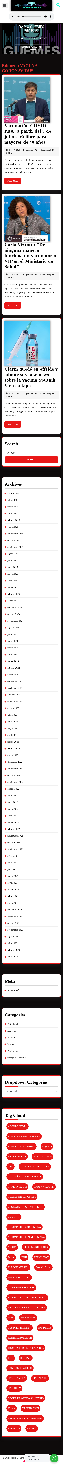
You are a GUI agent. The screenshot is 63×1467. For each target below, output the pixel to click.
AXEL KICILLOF (42, 1156)
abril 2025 (12, 580)
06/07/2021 (14, 150)
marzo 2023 (13, 742)
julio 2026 (12, 500)
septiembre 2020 (15, 930)
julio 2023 (12, 715)
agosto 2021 (13, 856)
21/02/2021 (14, 274)
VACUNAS (14, 1428)
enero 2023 (12, 755)
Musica (10, 1044)
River (10, 1358)
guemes (29, 150)
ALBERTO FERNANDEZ (21, 1146)
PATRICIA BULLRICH (20, 1338)
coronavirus (14, 1217)
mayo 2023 (12, 728)
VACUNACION (30, 1408)
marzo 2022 (13, 822)
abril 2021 (12, 883)
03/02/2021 (14, 393)
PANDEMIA (44, 1327)
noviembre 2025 (15, 533)
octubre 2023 (13, 695)
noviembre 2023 (15, 688)
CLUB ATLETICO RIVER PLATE (25, 1207)
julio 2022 (12, 795)
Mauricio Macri (28, 1317)
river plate (25, 1358)
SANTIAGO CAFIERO (20, 1368)
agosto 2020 (13, 936)
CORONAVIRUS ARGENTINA (24, 1227)
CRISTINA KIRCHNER (35, 1247)
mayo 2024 (12, 648)
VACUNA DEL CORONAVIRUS (25, 1418)
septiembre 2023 (15, 701)
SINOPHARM (40, 1378)
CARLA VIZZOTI (17, 1186)
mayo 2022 (12, 809)
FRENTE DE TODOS (19, 1277)
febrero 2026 (13, 520)
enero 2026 (12, 527)
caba (10, 1166)
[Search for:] (31, 453)
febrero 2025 (13, 594)
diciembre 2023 (14, 681)
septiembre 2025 (15, 547)
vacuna (11, 1408)
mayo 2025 (12, 574)
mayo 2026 (12, 506)
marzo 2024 (13, 661)
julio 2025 (12, 560)
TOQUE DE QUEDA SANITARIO (26, 1398)
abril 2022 (12, 815)
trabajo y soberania (16, 1057)
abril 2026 (12, 513)
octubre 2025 (13, 540)
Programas (12, 1051)
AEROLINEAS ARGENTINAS (24, 1136)
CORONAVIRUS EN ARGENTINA (26, 1237)
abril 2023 (12, 735)
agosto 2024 (13, 627)
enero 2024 (12, 674)
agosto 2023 (13, 708)
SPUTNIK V (14, 1388)
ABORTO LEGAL (17, 1126)
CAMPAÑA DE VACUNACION (24, 1176)
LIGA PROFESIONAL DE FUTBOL (27, 1307)
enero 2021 (12, 903)
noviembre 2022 (15, 768)
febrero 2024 (13, 668)
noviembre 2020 (15, 916)
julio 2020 (12, 943)
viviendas (32, 1428)
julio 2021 (12, 862)
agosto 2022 (13, 789)
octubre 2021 (13, 842)
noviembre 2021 (15, 836)
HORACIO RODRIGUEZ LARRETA (27, 1297)
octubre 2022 (13, 775)
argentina (47, 1146)
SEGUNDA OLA (17, 1378)
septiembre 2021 (15, 849)
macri (11, 1317)
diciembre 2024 (14, 607)
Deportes (11, 1031)
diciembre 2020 (14, 909)
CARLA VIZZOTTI (44, 1186)
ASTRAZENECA (17, 1156)
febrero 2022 (13, 829)
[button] (5, 5)
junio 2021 (12, 869)
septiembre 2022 (15, 782)
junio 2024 (12, 641)
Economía (12, 1037)
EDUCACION (41, 1257)
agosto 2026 (13, 493)
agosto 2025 (13, 553)
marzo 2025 (13, 587)
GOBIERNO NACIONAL (21, 1287)
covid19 (12, 1247)
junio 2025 (12, 567)
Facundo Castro (43, 1267)
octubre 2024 (13, 614)
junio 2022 (12, 802)
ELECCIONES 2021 (18, 1267)
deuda (11, 1257)
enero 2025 (12, 600)
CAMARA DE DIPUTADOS (35, 1166)
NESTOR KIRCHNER (19, 1327)
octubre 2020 (13, 923)
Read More (14, 180)
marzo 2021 (13, 889)
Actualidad (12, 1024)
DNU (24, 1257)
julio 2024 (12, 634)
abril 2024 (12, 654)
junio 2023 (12, 721)
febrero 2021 (13, 896)
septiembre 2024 (15, 621)
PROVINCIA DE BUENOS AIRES (26, 1348)
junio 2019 (12, 956)
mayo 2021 (12, 876)
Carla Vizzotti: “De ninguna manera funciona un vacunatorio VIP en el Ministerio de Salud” (30, 255)
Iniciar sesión (13, 990)
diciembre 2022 (14, 762)
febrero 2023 (13, 748)
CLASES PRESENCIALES (22, 1196)
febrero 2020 (13, 950)
